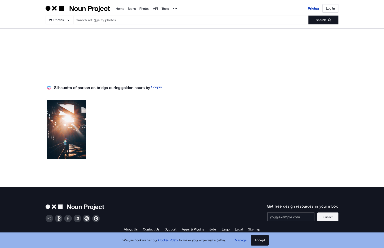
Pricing (313, 8)
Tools (165, 9)
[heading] (66, 129)
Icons (132, 9)
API (155, 9)
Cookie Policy (168, 240)
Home (120, 9)
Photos (144, 9)
